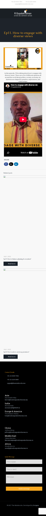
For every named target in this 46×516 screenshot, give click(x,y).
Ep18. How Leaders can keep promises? (16, 352)
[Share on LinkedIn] (16, 164)
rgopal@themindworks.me (24, 4)
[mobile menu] (43, 13)
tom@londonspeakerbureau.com (16, 416)
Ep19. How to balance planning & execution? (17, 259)
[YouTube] (24, 7)
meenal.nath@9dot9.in (12, 408)
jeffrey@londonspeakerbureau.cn (16, 432)
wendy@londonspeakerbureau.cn (16, 448)
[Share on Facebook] (6, 164)
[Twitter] (22, 7)
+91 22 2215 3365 (30, 2)
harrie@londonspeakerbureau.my (16, 400)
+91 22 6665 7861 (16, 2)
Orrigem (36, 505)
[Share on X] (11, 164)
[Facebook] (19, 7)
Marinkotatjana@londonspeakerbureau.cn (19, 440)
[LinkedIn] (27, 7)
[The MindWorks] (23, 13)
